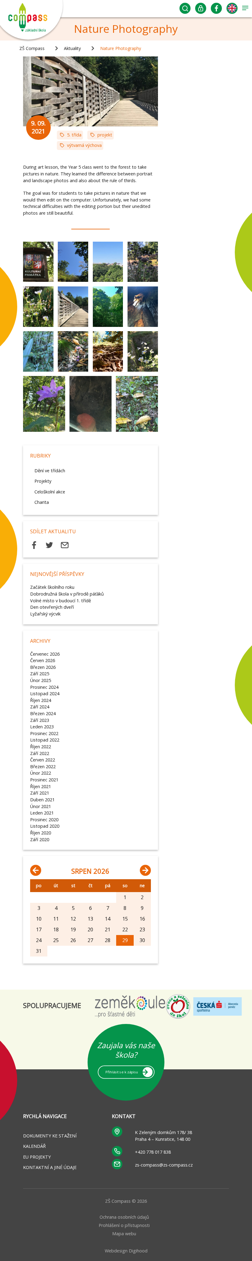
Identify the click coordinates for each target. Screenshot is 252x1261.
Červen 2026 (42, 660)
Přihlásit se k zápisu (121, 1071)
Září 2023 (39, 720)
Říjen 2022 (40, 746)
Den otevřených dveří (52, 607)
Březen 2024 (43, 713)
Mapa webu (124, 1233)
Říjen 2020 (40, 833)
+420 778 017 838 (153, 1152)
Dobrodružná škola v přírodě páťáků (67, 594)
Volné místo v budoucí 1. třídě (60, 601)
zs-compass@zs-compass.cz (164, 1165)
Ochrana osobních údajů (124, 1217)
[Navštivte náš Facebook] (216, 10)
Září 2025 (39, 673)
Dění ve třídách (49, 470)
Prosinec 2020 (44, 819)
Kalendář (34, 1146)
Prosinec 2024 (44, 687)
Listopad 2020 (44, 826)
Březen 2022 (43, 766)
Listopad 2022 (44, 740)
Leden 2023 (42, 727)
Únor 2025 (40, 680)
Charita (41, 502)
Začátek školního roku (52, 587)
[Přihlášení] (200, 10)
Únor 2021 (40, 806)
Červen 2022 (42, 760)
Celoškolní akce (49, 492)
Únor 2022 (40, 773)
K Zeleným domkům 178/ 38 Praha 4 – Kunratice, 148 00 (163, 1135)
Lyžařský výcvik (45, 614)
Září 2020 (39, 839)
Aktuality (72, 48)
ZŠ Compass (32, 48)
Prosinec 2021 (44, 780)
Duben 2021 (42, 800)
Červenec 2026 (45, 654)
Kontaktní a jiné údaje (50, 1167)
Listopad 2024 (44, 693)
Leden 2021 (42, 813)
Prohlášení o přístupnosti (124, 1225)
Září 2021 (39, 793)
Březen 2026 (43, 667)
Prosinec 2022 (44, 733)
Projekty (42, 481)
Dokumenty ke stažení (50, 1136)
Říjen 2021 (40, 786)
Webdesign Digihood (126, 1251)
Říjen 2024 (40, 700)
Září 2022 (39, 753)
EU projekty (37, 1157)
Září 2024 (39, 707)
